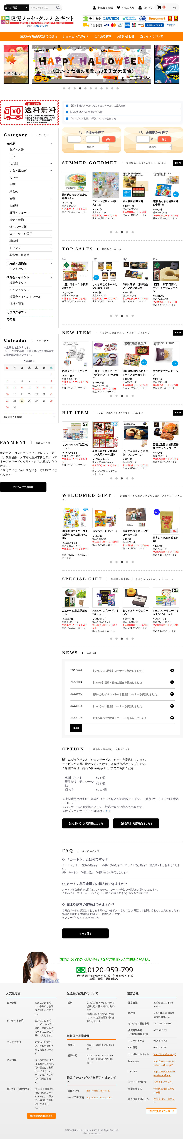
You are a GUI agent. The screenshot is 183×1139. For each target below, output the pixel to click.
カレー (13, 177)
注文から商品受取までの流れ (38, 36)
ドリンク (15, 247)
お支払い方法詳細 (23, 487)
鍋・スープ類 (18, 226)
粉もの (13, 191)
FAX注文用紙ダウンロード (161, 1111)
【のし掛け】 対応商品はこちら (85, 823)
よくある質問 (103, 36)
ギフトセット (18, 268)
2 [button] (70, 89)
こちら (107, 810)
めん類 (13, 163)
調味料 (13, 240)
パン (12, 156)
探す (108, 139)
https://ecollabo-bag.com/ (99, 1097)
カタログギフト (17, 312)
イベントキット (19, 289)
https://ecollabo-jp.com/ (98, 1090)
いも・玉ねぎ (18, 170)
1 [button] (64, 89)
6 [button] (91, 89)
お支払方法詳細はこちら (41, 1116)
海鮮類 (13, 205)
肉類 (12, 198)
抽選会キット (18, 282)
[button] (112, 233)
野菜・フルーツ (19, 212)
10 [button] (113, 89)
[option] (91, 65)
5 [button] (86, 89)
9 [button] (107, 89)
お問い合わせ (125, 36)
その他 (11, 319)
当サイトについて (151, 36)
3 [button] (75, 89)
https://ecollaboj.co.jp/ (165, 1054)
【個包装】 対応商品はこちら (136, 823)
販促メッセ (40, 26)
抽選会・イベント (18, 277)
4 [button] (81, 89)
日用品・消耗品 (17, 263)
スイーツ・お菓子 (20, 233)
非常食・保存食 (19, 254)
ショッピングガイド (76, 36)
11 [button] (118, 89)
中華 (12, 184)
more (178, 162)
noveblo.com (96, 1133)
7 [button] (97, 89)
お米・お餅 (16, 149)
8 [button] (102, 89)
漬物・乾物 (16, 219)
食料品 (11, 143)
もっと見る (85, 933)
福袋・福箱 (16, 303)
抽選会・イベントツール (25, 296)
